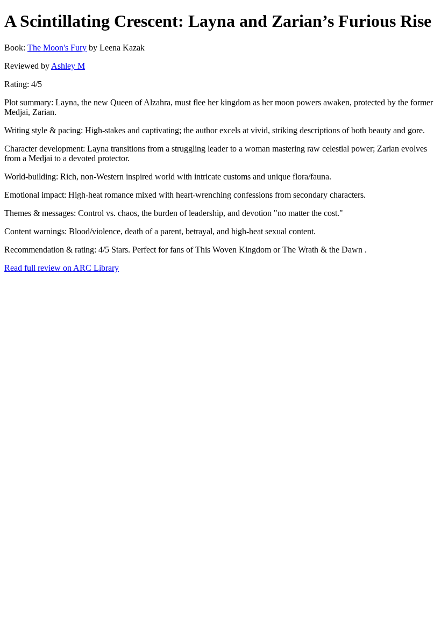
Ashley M (68, 65)
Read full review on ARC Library (61, 267)
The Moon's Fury (57, 47)
